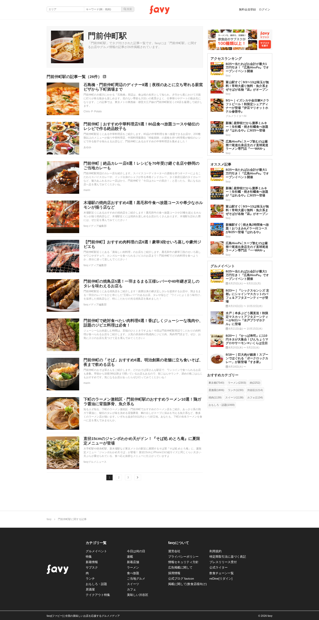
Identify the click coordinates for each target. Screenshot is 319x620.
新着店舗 (133, 562)
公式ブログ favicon (181, 578)
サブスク (92, 567)
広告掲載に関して (180, 567)
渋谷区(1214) (255, 390)
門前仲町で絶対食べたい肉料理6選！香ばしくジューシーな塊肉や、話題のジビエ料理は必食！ (143, 323)
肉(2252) (255, 382)
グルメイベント (96, 551)
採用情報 (174, 573)
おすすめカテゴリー (222, 375)
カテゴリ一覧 (96, 543)
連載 (130, 556)
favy (49, 519)
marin (87, 190)
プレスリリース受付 (223, 562)
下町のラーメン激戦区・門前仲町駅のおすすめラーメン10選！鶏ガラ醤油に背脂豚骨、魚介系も (142, 401)
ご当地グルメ (136, 578)
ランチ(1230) (235, 390)
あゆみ (87, 147)
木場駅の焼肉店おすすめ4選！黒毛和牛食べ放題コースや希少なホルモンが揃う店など (143, 205)
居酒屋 (90, 589)
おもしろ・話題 (96, 584)
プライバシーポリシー (183, 556)
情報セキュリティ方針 (183, 562)
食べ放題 (133, 573)
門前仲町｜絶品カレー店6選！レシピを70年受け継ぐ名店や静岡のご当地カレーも (141, 165)
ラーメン (133, 567)
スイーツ (133, 584)
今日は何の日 (136, 551)
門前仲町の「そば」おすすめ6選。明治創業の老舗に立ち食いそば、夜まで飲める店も (143, 362)
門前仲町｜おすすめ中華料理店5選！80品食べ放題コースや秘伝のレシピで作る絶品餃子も (141, 126)
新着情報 (92, 562)
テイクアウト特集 (98, 595)
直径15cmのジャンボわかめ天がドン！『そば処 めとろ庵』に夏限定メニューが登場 (142, 441)
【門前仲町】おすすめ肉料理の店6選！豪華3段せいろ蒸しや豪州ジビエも (142, 244)
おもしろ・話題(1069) (222, 404)
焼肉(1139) (215, 397)
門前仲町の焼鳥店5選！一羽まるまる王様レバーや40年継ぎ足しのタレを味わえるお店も (141, 283)
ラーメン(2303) (237, 382)
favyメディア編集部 (95, 225)
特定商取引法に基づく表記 (227, 556)
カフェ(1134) (255, 397)
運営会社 (174, 551)
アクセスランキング (226, 58)
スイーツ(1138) (234, 397)
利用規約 (215, 551)
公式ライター (218, 567)
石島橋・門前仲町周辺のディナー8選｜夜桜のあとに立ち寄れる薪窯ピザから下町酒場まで (143, 87)
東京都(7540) (216, 382)
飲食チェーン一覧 (221, 573)
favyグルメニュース (95, 461)
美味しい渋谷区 (137, 595)
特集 (89, 556)
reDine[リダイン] (220, 578)
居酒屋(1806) (216, 390)
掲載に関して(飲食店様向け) (187, 584)
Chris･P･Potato (93, 111)
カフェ (131, 589)
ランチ (90, 578)
